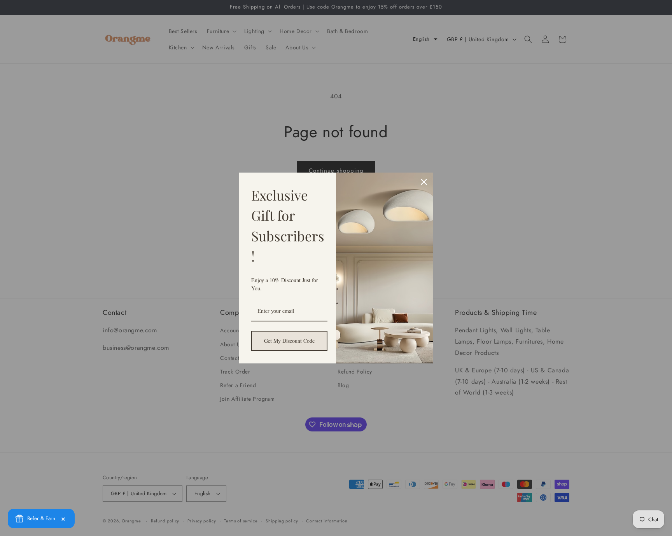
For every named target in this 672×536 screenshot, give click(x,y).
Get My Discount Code (289, 340)
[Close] (424, 182)
